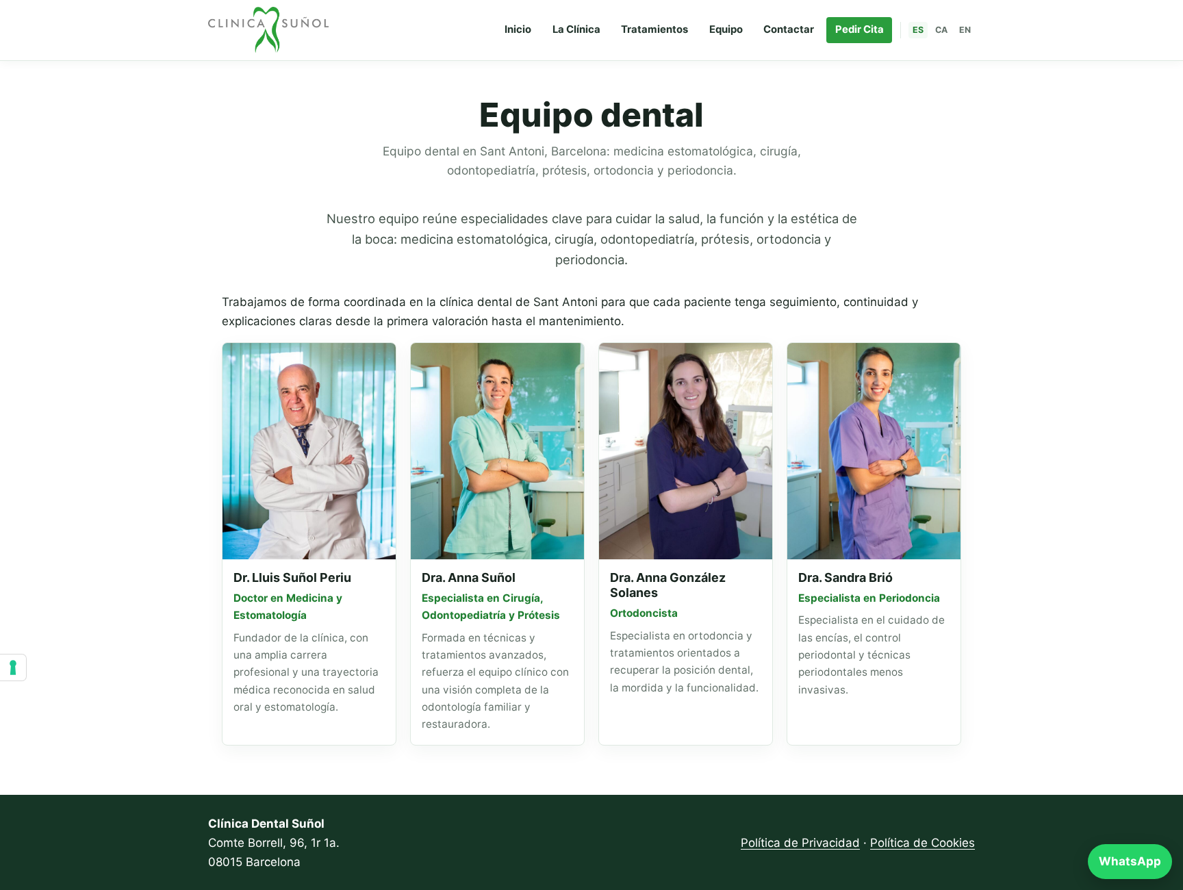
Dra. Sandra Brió (845, 577)
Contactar (788, 29)
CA (941, 30)
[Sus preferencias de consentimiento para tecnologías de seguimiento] (13, 667)
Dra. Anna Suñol (469, 577)
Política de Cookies (922, 843)
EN (965, 30)
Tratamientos (654, 29)
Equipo (726, 29)
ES (918, 30)
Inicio (518, 29)
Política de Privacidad (800, 843)
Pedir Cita (859, 29)
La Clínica (576, 29)
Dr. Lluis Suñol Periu (292, 577)
